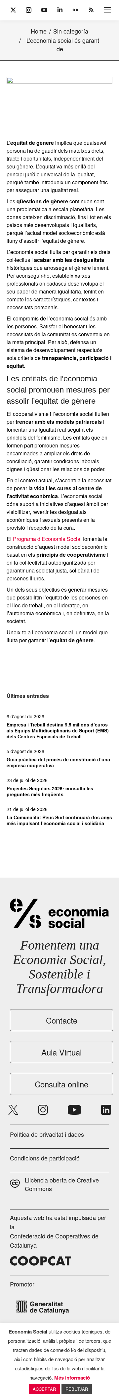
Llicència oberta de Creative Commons (62, 1184)
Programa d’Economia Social (47, 539)
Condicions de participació (45, 1158)
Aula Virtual (61, 1052)
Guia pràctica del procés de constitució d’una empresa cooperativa (58, 762)
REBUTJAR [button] (76, 1389)
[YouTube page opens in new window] (74, 1110)
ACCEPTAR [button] (44, 1389)
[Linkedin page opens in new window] (106, 1110)
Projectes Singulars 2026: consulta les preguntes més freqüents (50, 791)
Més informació (72, 1377)
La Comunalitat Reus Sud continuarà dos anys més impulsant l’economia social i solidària (59, 820)
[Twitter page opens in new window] (13, 1110)
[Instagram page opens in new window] (43, 1110)
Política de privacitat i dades (47, 1134)
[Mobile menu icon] (107, 9)
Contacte (61, 1020)
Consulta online (61, 1084)
